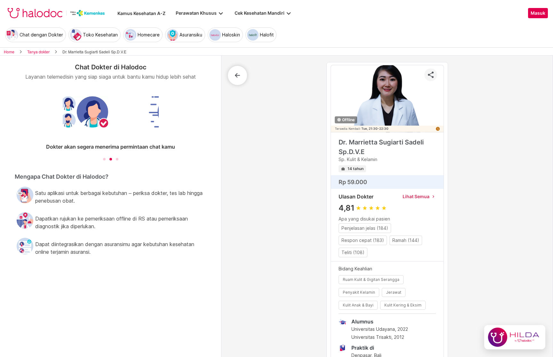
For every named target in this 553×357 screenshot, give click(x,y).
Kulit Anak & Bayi (358, 305)
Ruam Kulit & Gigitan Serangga (371, 279)
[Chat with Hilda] (514, 337)
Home (9, 51)
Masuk (538, 13)
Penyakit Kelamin (359, 292)
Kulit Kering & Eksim (402, 305)
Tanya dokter (38, 51)
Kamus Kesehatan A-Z (141, 13)
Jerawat (393, 292)
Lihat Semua (419, 196)
